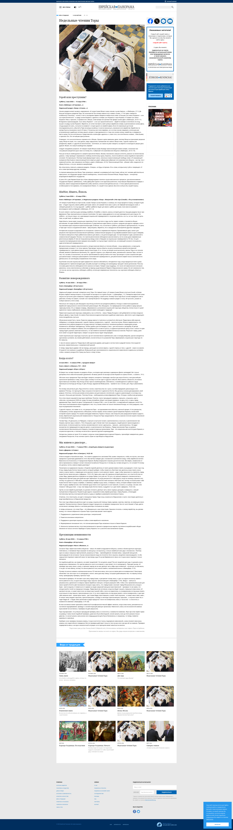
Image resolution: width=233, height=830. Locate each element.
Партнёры (97, 801)
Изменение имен (66, 711)
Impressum (126, 824)
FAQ (95, 799)
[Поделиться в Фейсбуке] (150, 21)
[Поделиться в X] (157, 21)
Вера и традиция (64, 15)
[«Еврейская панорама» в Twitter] (138, 811)
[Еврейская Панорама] (116, 7)
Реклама (96, 796)
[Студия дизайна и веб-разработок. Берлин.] (167, 824)
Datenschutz (117, 824)
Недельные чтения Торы (97, 676)
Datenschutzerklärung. (150, 800)
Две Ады (120, 676)
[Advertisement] (160, 140)
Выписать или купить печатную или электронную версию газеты (75, 1)
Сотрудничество (99, 793)
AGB (111, 824)
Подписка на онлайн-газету (102, 791)
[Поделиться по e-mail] (170, 21)
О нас (95, 785)
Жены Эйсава (122, 711)
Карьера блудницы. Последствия (72, 745)
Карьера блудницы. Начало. (99, 745)
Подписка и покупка (100, 788)
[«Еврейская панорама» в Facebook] (134, 811)
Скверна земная (153, 745)
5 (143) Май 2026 (77, 15)
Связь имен (63, 676)
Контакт (96, 804)
